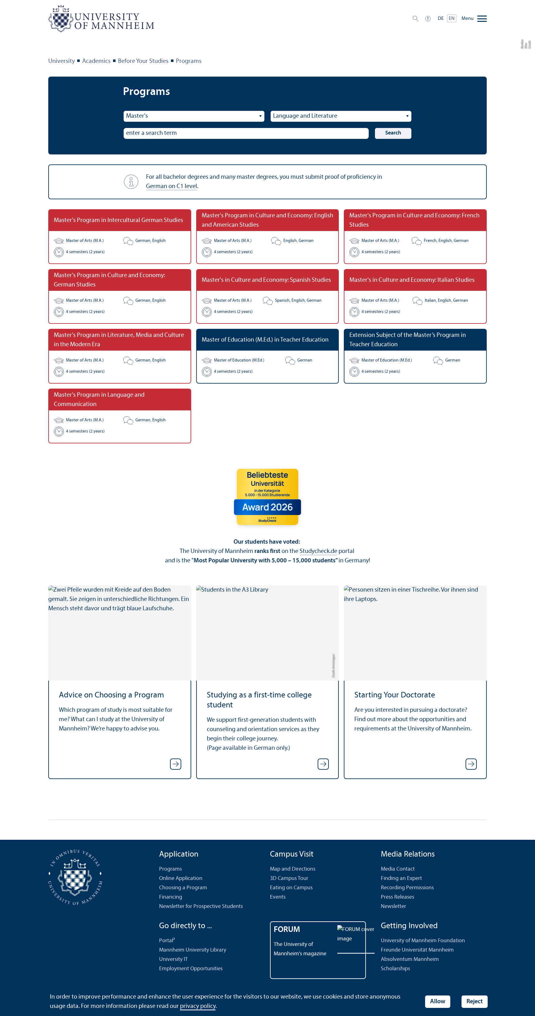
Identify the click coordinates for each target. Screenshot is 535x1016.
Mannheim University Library (192, 950)
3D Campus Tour (289, 878)
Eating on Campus (291, 888)
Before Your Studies (143, 61)
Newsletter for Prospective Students (201, 907)
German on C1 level (171, 186)
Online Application (180, 878)
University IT (173, 959)
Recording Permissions (407, 888)
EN (452, 18)
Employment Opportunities (191, 969)
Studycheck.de (318, 551)
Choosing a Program (183, 888)
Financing (170, 897)
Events (278, 897)
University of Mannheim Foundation (423, 941)
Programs (188, 61)
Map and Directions (292, 869)
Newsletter (393, 907)
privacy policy (197, 1006)
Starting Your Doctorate (394, 695)
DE (441, 18)
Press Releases (397, 897)
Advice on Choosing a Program (111, 695)
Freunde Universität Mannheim (417, 950)
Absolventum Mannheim (410, 959)
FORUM (287, 930)
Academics (96, 61)
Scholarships (395, 969)
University (61, 61)
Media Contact (398, 869)
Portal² (167, 941)
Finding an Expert (401, 878)
